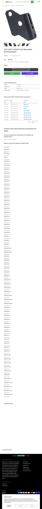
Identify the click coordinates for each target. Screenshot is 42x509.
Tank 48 (25, 108)
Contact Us (4, 483)
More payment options (29, 76)
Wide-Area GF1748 (27, 112)
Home (3, 5)
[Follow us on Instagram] (5, 492)
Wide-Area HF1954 (27, 117)
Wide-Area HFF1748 (28, 119)
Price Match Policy (26, 463)
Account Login (5, 485)
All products (7, 5)
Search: (25, 100)
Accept (20, 505)
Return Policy (25, 461)
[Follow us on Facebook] (3, 492)
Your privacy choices (27, 470)
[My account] (36, 2)
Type (12, 102)
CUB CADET (6, 55)
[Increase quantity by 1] (15, 65)
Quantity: (5, 65)
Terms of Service (26, 468)
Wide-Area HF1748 (27, 114)
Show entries (8, 100)
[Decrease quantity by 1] (9, 65)
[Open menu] (3, 1)
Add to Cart (12, 73)
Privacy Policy (8, 502)
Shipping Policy (26, 467)
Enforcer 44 (26, 104)
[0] (38, 2)
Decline (31, 505)
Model (25, 102)
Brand (5, 102)
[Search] (32, 2)
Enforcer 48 (26, 106)
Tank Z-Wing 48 (27, 110)
